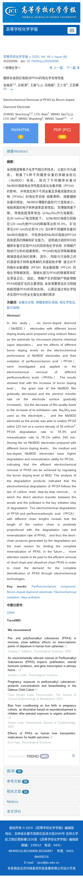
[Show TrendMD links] (73, 755)
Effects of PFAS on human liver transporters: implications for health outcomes (42, 735)
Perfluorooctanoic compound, (54, 586)
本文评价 (14, 811)
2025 (35, 56)
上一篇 (58, 68)
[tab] (41, 151)
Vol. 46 (45, 56)
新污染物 (13, 307)
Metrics (12, 802)
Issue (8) (60, 56)
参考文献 (17, 781)
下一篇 (71, 68)
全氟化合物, (27, 302)
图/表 (14, 771)
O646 (11, 612)
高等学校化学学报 (22, 29)
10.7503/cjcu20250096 (43, 61)
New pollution (30, 597)
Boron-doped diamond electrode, (30, 592)
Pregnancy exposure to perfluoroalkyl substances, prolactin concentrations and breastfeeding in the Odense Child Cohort (42, 685)
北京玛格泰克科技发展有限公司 (41, 868)
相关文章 (17, 791)
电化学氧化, (68, 302)
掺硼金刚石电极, (48, 302)
